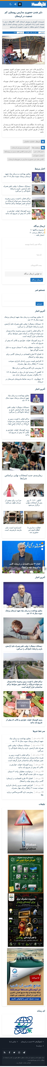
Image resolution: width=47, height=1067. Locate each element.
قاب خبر (17, 1057)
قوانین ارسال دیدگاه (31, 274)
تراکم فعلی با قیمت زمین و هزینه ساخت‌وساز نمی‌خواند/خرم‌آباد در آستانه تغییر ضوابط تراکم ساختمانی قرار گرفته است (24, 333)
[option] (23, 557)
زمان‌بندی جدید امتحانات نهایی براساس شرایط (23, 477)
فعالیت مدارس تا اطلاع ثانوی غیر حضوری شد (34, 530)
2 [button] (42, 546)
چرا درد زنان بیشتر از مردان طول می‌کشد (13, 501)
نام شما (39, 255)
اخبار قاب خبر (39, 152)
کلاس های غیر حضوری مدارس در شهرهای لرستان (26, 159)
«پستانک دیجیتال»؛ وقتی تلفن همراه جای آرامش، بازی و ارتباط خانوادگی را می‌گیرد (17, 188)
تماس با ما (12, 1042)
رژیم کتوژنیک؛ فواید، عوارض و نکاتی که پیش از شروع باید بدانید (17, 432)
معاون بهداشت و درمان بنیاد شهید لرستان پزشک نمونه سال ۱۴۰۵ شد (17, 398)
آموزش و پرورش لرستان (20, 148)
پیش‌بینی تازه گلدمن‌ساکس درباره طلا (26, 368)
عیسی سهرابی (38, 155)
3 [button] (42, 549)
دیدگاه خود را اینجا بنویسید (33, 244)
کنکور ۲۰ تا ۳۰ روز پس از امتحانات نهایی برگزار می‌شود (34, 502)
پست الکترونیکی (36, 265)
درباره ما (39, 1046)
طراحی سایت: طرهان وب (23, 1062)
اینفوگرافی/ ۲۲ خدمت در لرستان (31, 1042)
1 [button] (42, 543)
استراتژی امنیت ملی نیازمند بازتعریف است (13, 529)
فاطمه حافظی (29, 142)
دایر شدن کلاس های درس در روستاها (18, 152)
